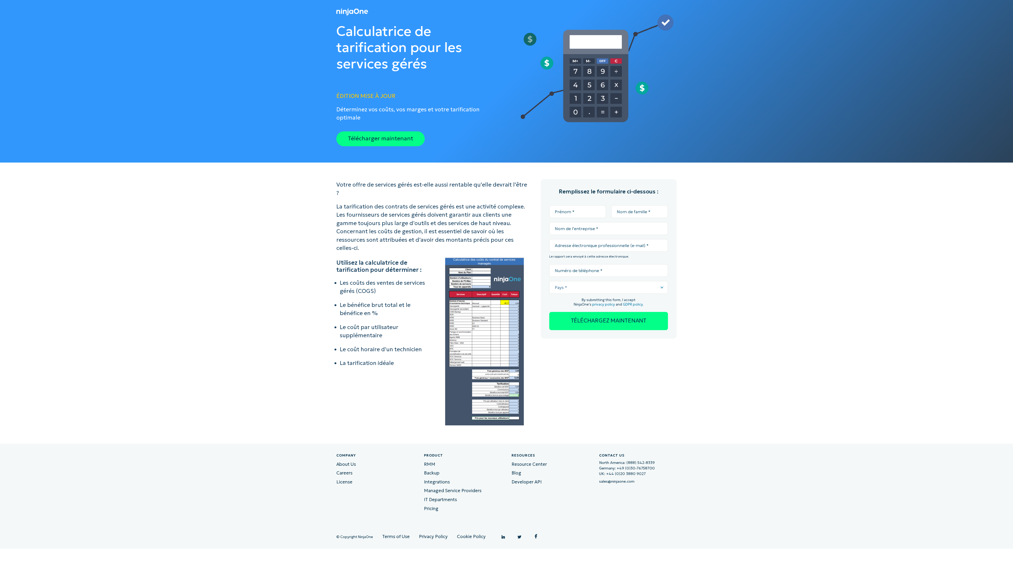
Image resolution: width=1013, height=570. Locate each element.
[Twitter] (519, 536)
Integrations (437, 482)
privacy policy (603, 304)
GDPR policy (633, 304)
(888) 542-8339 (641, 462)
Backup (431, 473)
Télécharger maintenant (380, 138)
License (344, 482)
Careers (344, 473)
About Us (346, 464)
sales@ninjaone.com (616, 481)
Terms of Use (396, 536)
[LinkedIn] (503, 536)
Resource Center (529, 464)
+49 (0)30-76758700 (636, 468)
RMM (429, 464)
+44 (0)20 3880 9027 (626, 473)
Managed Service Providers (452, 490)
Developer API (527, 482)
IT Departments (440, 499)
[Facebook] (536, 536)
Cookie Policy (471, 536)
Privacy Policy (433, 536)
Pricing (431, 508)
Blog (516, 473)
